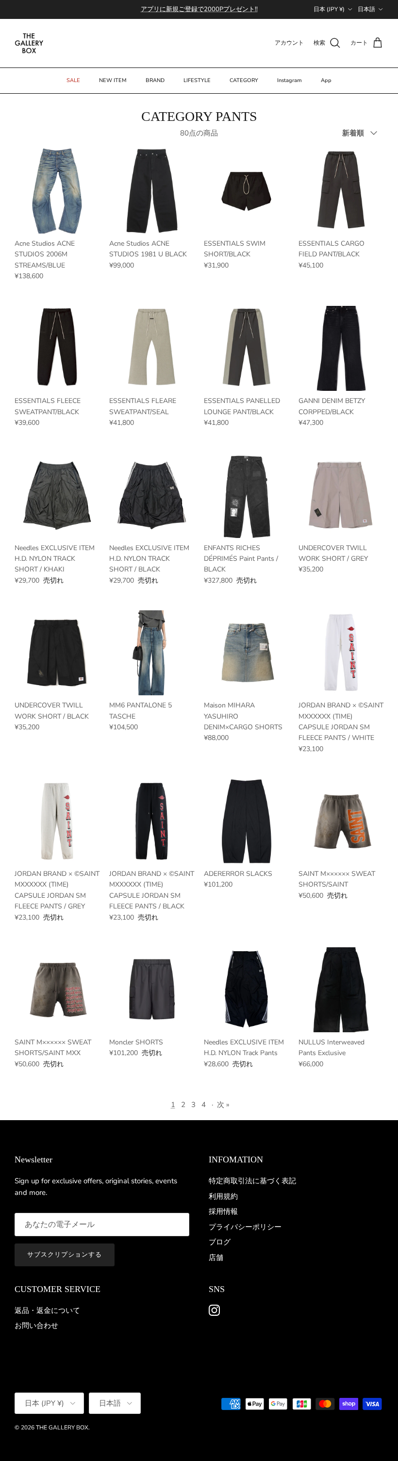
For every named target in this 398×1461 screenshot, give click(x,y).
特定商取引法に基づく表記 (252, 1181)
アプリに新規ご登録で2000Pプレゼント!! (199, 9)
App (326, 80)
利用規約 (223, 1196)
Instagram (289, 80)
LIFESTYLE (197, 80)
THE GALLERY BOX (62, 1427)
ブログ (220, 1242)
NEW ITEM (113, 80)
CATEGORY (244, 80)
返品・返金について (47, 1310)
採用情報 (223, 1211)
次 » (223, 1104)
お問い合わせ (36, 1325)
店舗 (216, 1257)
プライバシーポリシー (245, 1227)
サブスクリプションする (64, 1254)
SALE (73, 80)
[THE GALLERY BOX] (29, 43)
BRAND (155, 80)
